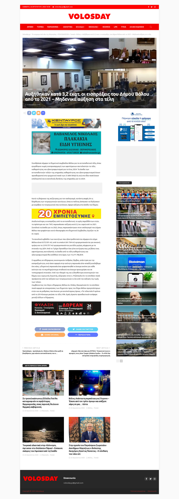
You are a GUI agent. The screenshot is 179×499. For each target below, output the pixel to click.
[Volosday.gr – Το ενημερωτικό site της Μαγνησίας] (41, 478)
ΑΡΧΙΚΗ (30, 27)
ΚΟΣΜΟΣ (106, 27)
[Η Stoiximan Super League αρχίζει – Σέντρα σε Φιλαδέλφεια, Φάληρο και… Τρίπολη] (136, 263)
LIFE (115, 27)
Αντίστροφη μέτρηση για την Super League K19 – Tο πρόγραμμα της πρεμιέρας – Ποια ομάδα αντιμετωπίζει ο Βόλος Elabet (136, 198)
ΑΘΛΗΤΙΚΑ (67, 27)
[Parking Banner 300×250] (136, 126)
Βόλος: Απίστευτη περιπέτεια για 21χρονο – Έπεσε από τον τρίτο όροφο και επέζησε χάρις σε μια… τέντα (89, 401)
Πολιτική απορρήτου (138, 491)
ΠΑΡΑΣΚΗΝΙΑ (52, 27)
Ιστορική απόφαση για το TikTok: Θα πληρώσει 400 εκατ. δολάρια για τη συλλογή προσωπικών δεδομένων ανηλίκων (135, 284)
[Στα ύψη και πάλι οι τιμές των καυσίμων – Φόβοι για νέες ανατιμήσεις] (136, 229)
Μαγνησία (45, 411)
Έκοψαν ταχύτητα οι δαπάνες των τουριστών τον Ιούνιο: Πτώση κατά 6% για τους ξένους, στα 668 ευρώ (136, 318)
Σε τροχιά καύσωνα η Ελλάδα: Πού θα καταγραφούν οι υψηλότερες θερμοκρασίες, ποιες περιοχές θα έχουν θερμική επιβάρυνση (134, 215)
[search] (151, 27)
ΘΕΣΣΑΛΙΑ (93, 27)
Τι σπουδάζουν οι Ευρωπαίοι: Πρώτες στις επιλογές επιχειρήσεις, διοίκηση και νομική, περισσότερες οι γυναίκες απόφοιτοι (134, 250)
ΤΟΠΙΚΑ (40, 27)
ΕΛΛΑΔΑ (80, 27)
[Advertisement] (67, 188)
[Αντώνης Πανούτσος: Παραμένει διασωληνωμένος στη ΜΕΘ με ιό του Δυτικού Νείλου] (136, 297)
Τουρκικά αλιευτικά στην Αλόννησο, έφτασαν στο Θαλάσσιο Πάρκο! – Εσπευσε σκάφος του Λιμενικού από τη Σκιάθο (42, 448)
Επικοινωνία (152, 491)
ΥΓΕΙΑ (123, 27)
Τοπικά (39, 89)
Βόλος (30, 89)
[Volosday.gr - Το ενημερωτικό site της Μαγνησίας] (89, 16)
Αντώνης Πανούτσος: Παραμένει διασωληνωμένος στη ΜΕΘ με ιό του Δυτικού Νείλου (135, 301)
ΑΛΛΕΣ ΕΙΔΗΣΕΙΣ (137, 27)
